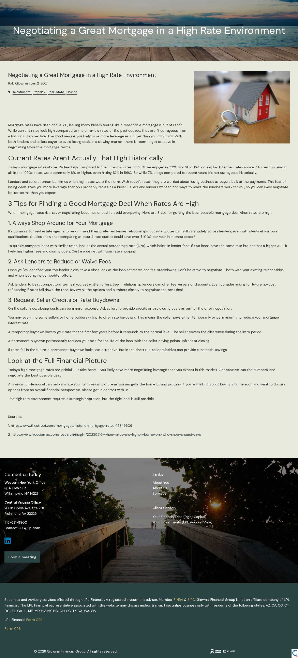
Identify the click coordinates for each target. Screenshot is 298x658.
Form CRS (34, 619)
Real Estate (56, 92)
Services (159, 493)
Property (39, 92)
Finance (71, 92)
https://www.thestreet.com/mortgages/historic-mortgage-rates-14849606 (71, 425)
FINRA (178, 599)
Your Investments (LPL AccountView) (182, 522)
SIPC (191, 599)
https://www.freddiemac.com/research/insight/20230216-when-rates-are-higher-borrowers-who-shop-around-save (106, 434)
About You (161, 482)
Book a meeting (22, 557)
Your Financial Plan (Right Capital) (179, 517)
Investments (21, 92)
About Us (160, 488)
